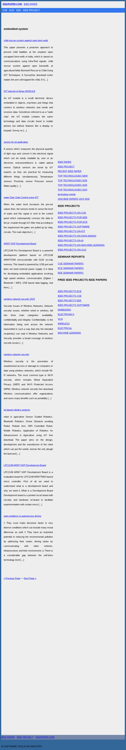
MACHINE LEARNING (69, 333)
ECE (12, 10)
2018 (87, 199)
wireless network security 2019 (19, 299)
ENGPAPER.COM (44, 737)
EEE (19, 10)
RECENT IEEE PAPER (69, 171)
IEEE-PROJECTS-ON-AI (70, 240)
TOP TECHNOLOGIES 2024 (72, 189)
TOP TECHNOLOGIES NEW (73, 176)
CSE (5, 10)
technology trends (67, 194)
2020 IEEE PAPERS (68, 199)
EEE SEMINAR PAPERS (70, 272)
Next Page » (30, 578)
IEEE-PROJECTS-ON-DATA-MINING (77, 236)
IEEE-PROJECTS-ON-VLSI (72, 249)
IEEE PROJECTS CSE (69, 296)
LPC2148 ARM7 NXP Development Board (25, 465)
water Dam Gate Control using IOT (21, 197)
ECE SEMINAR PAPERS (71, 268)
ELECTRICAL (65, 328)
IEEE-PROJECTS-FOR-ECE (72, 222)
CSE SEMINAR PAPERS (71, 263)
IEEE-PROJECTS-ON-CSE (72, 212)
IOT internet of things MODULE (19, 91)
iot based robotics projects (17, 409)
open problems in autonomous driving (22, 516)
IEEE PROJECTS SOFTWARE (74, 226)
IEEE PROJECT (31, 10)
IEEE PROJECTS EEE (69, 300)
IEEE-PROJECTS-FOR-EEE (72, 217)
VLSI (60, 319)
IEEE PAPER (30, 4)
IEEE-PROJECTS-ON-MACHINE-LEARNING (81, 245)
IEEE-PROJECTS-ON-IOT (71, 231)
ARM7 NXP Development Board (20, 243)
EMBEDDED (64, 309)
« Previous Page (12, 578)
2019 (81, 199)
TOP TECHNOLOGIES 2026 (72, 180)
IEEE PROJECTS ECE (69, 291)
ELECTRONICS (66, 314)
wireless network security (16, 354)
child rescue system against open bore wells (26, 40)
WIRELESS (64, 323)
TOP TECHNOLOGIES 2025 (72, 185)
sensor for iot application (16, 142)
